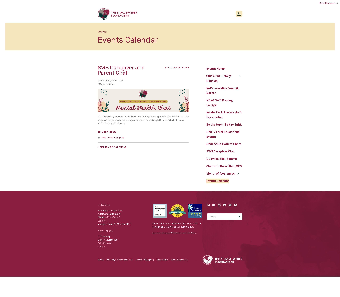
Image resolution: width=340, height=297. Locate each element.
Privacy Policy (162, 260)
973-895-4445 (112, 217)
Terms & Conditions (179, 260)
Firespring (149, 260)
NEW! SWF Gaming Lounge (219, 103)
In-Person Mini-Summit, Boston (222, 90)
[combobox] (221, 216)
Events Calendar (217, 181)
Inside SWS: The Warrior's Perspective (224, 115)
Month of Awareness (220, 173)
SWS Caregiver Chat (220, 151)
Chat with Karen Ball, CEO (224, 166)
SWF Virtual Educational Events (223, 134)
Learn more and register (112, 137)
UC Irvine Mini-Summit (221, 158)
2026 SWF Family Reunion (218, 78)
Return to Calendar (113, 147)
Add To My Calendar (177, 67)
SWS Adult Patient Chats (223, 144)
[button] (239, 14)
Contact (101, 221)
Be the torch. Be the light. (224, 124)
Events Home (215, 68)
